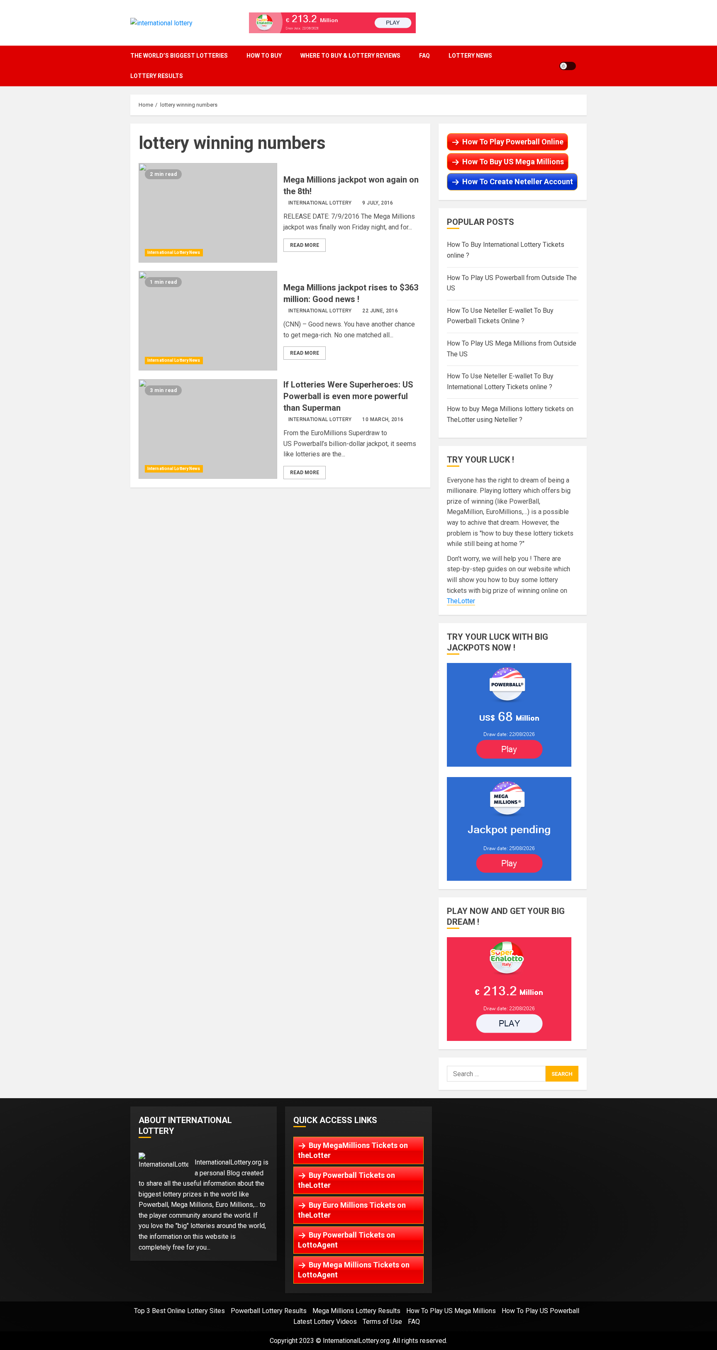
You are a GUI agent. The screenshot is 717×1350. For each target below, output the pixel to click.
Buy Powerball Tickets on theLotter (346, 1180)
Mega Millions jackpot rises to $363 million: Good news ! (208, 320)
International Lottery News (173, 252)
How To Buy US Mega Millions (513, 161)
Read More (304, 245)
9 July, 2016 (377, 203)
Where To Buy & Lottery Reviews (350, 55)
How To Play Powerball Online (512, 141)
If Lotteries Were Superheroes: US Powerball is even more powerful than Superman (208, 429)
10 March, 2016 (382, 419)
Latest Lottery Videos (325, 1322)
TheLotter (461, 601)
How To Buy (264, 55)
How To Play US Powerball (540, 1311)
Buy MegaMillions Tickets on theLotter (353, 1150)
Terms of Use (382, 1322)
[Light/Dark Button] (567, 66)
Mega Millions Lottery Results (356, 1311)
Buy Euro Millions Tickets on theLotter (352, 1210)
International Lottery (320, 203)
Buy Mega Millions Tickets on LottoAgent (354, 1269)
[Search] (584, 66)
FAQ (424, 55)
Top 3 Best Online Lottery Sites (179, 1311)
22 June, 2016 (380, 311)
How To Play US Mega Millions (451, 1311)
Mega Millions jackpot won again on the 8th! (208, 213)
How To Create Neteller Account (517, 181)
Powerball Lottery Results (269, 1311)
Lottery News (470, 55)
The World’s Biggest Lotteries (179, 55)
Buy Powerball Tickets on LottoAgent (346, 1240)
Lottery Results (156, 76)
